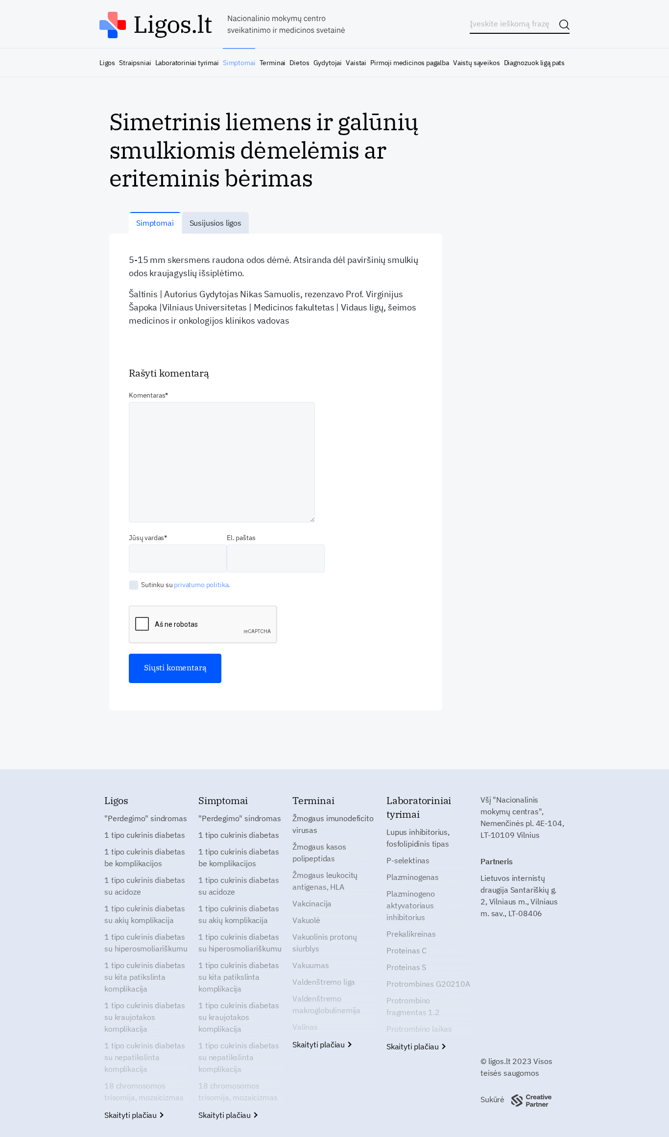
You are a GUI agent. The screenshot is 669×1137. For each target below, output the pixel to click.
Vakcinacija (312, 903)
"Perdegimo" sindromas (145, 818)
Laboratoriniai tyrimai (187, 62)
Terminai (273, 62)
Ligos (107, 62)
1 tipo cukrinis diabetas (144, 835)
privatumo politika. (202, 584)
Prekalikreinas (411, 934)
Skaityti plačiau (131, 1115)
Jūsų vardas (146, 537)
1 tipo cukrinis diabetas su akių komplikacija (144, 914)
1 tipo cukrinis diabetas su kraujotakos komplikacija (144, 1017)
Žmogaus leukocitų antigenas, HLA (325, 881)
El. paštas (241, 537)
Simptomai (239, 62)
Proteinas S (406, 967)
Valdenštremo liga (323, 982)
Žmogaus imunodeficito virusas (333, 824)
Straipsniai (135, 62)
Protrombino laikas (419, 1029)
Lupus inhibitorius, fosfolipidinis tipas (418, 838)
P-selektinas (408, 860)
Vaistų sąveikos (476, 62)
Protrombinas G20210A (428, 984)
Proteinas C (406, 950)
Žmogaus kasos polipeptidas (319, 852)
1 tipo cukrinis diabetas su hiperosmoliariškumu (145, 942)
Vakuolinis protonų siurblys (324, 942)
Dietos (299, 62)
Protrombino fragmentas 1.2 (413, 1006)
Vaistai (356, 62)
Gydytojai (327, 62)
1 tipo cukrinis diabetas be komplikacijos (144, 857)
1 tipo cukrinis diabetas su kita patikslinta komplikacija (144, 977)
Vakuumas (310, 965)
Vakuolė (306, 920)
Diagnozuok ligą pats (534, 62)
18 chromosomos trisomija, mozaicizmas (143, 1091)
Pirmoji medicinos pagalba (409, 62)
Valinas (305, 1027)
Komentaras (147, 395)
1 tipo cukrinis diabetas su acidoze (144, 886)
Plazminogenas (412, 877)
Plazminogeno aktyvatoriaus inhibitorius (410, 905)
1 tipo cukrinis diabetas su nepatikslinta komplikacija (144, 1057)
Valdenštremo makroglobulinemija (326, 1004)
